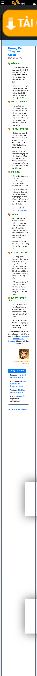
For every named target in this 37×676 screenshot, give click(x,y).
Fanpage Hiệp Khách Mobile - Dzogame (18, 339)
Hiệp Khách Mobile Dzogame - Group (18, 383)
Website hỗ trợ (21, 396)
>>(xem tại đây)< (21, 210)
